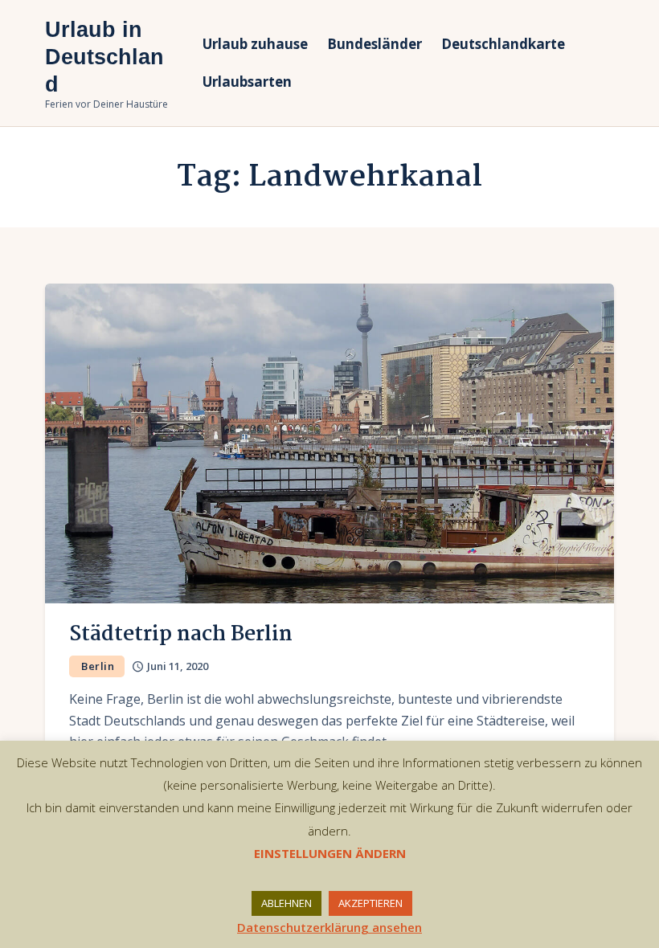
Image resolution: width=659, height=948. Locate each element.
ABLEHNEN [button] (286, 903)
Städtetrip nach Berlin (181, 635)
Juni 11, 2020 (177, 666)
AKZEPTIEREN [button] (370, 903)
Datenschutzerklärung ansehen (329, 927)
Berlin (97, 666)
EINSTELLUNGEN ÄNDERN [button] (330, 853)
